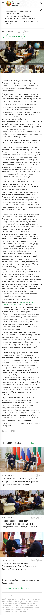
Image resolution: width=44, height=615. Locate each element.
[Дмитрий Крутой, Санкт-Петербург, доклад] (22, 544)
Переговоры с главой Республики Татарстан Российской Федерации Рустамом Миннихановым (20, 481)
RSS (27, 588)
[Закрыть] (41, 10)
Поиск (40, 3)
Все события (36, 443)
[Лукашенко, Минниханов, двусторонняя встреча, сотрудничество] (22, 459)
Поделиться (15, 36)
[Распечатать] (3, 36)
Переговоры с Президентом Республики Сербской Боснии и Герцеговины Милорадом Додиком (20, 524)
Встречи (5, 431)
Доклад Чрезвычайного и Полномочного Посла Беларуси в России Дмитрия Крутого (19, 566)
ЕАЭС (13, 431)
